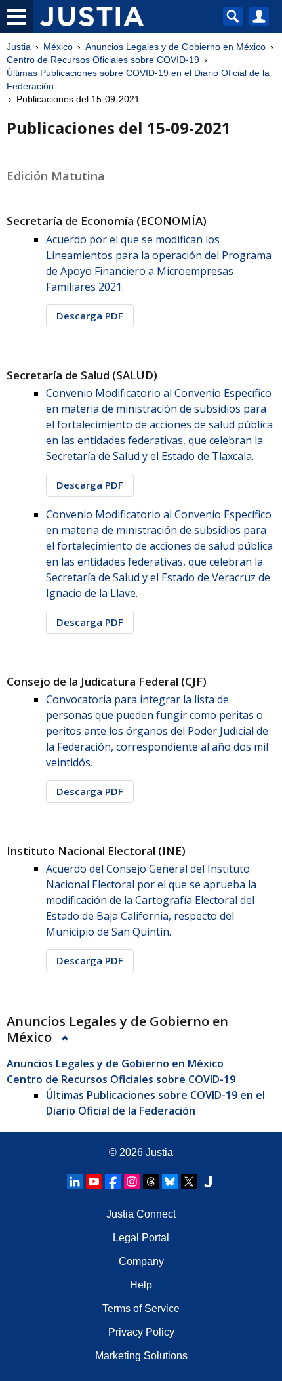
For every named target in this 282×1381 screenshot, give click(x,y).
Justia (19, 46)
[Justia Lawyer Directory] (208, 1181)
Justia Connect (141, 1214)
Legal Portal (141, 1237)
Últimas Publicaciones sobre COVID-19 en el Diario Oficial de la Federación (138, 79)
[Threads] (151, 1181)
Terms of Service (141, 1308)
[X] (189, 1181)
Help (141, 1284)
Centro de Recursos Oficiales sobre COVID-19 (103, 59)
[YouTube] (94, 1181)
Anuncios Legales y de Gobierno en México (175, 46)
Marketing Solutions (141, 1355)
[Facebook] (113, 1181)
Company (141, 1261)
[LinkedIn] (75, 1181)
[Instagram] (132, 1181)
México (58, 46)
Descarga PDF (89, 315)
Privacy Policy (141, 1332)
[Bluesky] (170, 1181)
